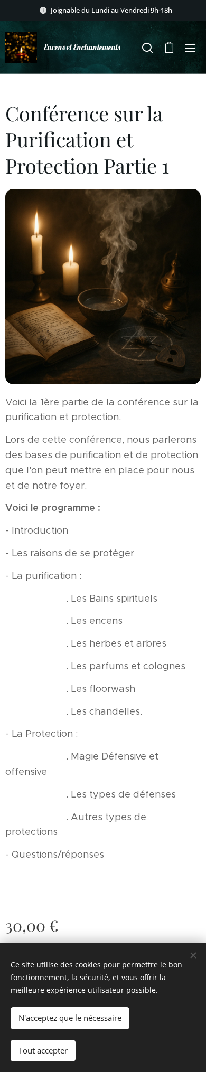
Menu (190, 47)
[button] (147, 47)
